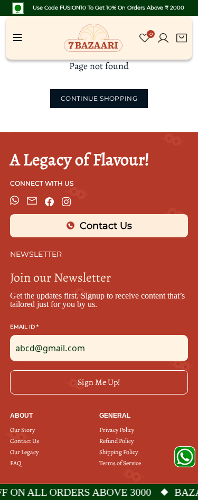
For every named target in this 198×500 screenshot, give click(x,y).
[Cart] (181, 38)
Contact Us (24, 441)
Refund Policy (116, 441)
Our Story (22, 430)
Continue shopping (99, 98)
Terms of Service (120, 463)
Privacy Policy (116, 430)
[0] (144, 40)
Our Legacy (24, 452)
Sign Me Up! (99, 382)
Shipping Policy (118, 452)
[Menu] (17, 37)
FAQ (15, 463)
